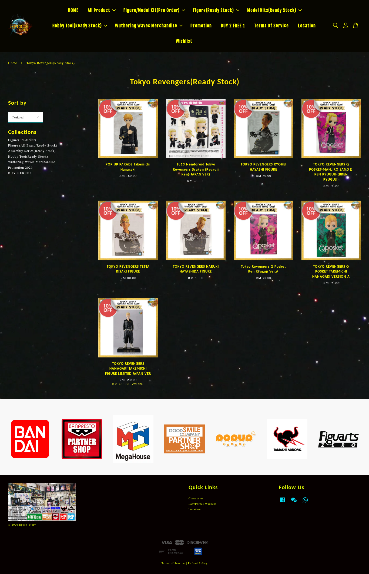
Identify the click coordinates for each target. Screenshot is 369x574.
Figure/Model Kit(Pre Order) (151, 10)
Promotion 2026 (20, 167)
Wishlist (184, 41)
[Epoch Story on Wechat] (294, 503)
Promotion (201, 25)
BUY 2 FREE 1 (233, 25)
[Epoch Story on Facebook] (282, 503)
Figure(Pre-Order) (22, 140)
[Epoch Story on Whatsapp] (305, 503)
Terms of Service (173, 563)
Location (307, 25)
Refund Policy (198, 563)
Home (12, 63)
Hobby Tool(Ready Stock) (77, 25)
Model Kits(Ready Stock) (271, 10)
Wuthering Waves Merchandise (146, 25)
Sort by (17, 103)
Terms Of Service (271, 25)
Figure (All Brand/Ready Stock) (32, 145)
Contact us (196, 498)
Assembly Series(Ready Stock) (32, 150)
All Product (99, 10)
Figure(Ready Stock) (213, 10)
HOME (73, 10)
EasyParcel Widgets (202, 504)
